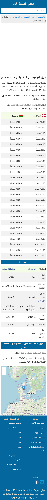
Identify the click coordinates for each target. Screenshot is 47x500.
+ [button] (4, 369)
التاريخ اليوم (39, 432)
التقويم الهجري (38, 437)
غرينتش (41, 301)
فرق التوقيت (29, 17)
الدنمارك (16, 17)
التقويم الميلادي (37, 442)
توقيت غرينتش (15, 423)
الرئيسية (42, 17)
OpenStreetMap (40, 415)
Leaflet (31, 415)
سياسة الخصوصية (14, 464)
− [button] (4, 372)
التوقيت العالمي (14, 427)
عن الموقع (17, 469)
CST (19, 447)
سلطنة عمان (8, 269)
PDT (19, 442)
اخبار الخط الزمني (37, 423)
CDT (19, 437)
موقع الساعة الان (23, 3)
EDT (19, 432)
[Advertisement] (23, 49)
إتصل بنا (18, 459)
